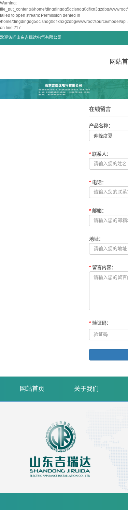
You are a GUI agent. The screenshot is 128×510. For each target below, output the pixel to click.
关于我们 (86, 388)
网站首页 (32, 388)
